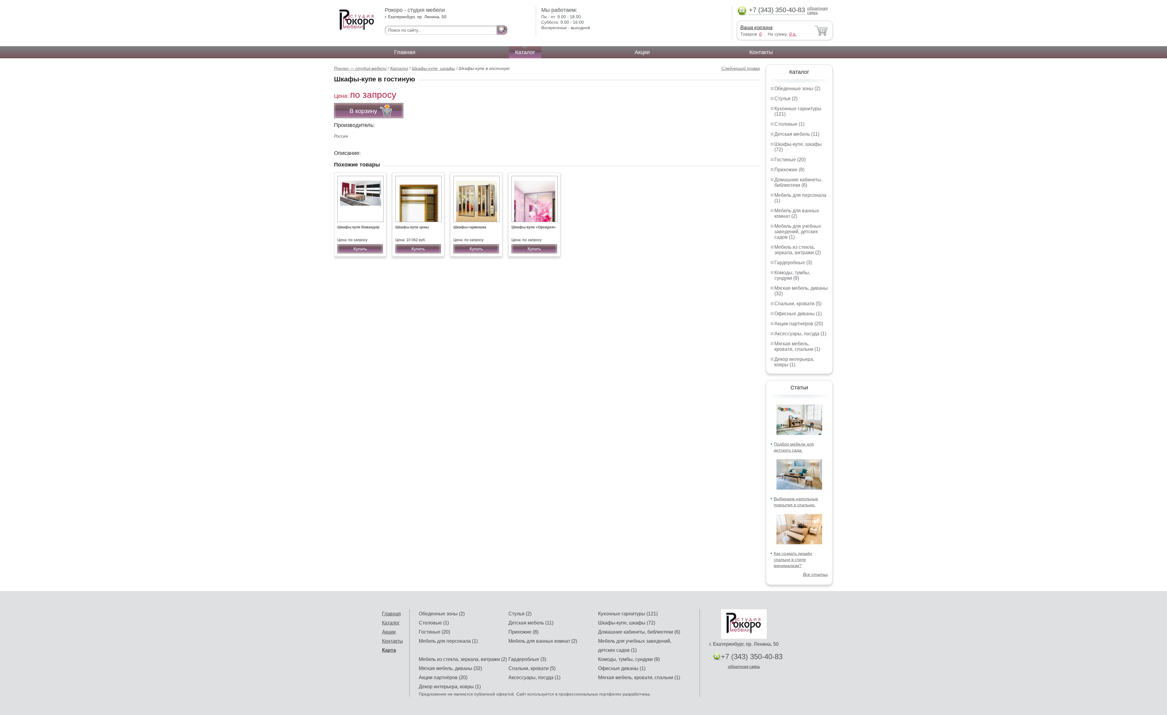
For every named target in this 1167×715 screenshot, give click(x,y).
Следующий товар (740, 68)
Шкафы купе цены (412, 227)
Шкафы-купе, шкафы (433, 68)
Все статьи (815, 574)
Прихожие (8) (789, 169)
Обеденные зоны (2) (797, 88)
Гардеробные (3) (793, 262)
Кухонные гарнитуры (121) (628, 613)
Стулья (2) (785, 98)
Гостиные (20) (790, 159)
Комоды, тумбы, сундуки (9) (792, 275)
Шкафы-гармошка (469, 227)
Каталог (525, 52)
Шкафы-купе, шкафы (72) (626, 622)
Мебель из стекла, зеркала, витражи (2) (797, 250)
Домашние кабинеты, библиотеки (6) (798, 182)
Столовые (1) (789, 124)
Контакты (761, 52)
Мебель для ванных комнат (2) (796, 213)
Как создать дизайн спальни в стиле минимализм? (793, 559)
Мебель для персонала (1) (448, 641)
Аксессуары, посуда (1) (800, 333)
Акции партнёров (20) (798, 323)
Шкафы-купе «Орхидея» (533, 227)
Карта (389, 650)
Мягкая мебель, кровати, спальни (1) (797, 346)
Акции (642, 52)
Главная (404, 52)
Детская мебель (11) (796, 134)
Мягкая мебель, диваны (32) (450, 668)
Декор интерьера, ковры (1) (794, 362)
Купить (360, 248)
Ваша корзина (756, 27)
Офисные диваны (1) (798, 313)
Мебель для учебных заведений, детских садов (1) (797, 232)
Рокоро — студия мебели (360, 68)
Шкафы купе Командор (358, 227)
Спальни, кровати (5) (797, 303)
